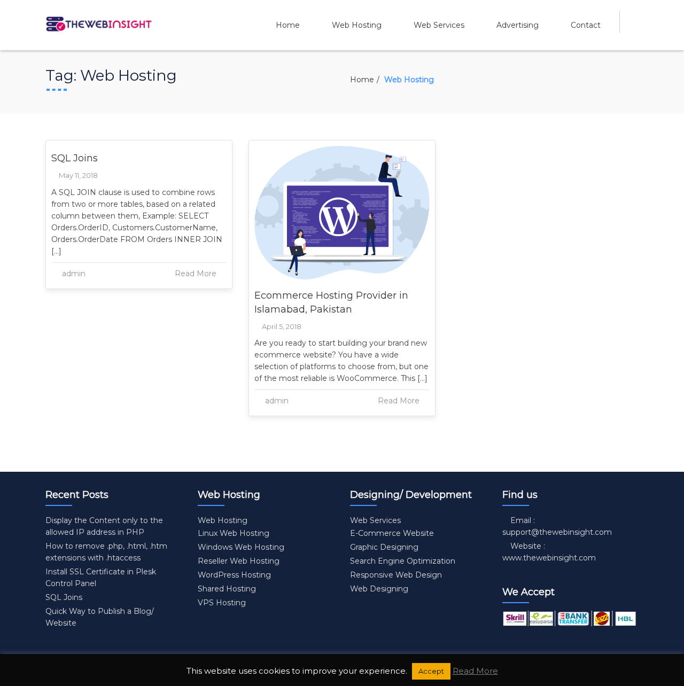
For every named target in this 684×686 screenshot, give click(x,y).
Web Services (439, 25)
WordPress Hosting (234, 575)
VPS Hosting (222, 602)
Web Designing (379, 589)
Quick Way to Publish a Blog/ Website (99, 617)
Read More (197, 273)
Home (288, 25)
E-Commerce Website (392, 533)
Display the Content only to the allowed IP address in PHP (104, 526)
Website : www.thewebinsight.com (549, 552)
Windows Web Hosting (241, 547)
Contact (586, 25)
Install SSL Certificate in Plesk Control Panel (100, 577)
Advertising (517, 25)
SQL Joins (74, 158)
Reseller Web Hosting (238, 561)
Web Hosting (357, 25)
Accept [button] (431, 671)
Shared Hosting (227, 589)
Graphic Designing (384, 547)
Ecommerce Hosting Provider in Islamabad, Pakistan (331, 302)
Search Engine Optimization (402, 561)
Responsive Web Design (396, 575)
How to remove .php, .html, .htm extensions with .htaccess (106, 552)
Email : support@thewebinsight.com (557, 526)
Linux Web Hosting (233, 533)
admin (74, 273)
